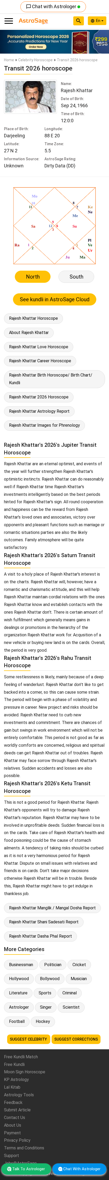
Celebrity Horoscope (35, 60)
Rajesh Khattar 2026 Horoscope (39, 396)
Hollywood (19, 978)
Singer (46, 1007)
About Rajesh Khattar (29, 332)
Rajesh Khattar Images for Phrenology (44, 425)
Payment (12, 1132)
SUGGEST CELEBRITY (29, 1039)
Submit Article (17, 1109)
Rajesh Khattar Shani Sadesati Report (44, 921)
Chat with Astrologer (51, 6)
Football (17, 1021)
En (98, 20)
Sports (45, 992)
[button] (8, 42)
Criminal (69, 992)
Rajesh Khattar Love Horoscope (38, 346)
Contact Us (14, 1117)
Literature (18, 992)
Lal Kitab (12, 1087)
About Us (12, 1125)
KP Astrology (16, 1079)
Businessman (21, 964)
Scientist (71, 1007)
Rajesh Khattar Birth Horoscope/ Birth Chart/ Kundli (50, 379)
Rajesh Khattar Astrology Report (39, 411)
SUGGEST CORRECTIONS (76, 1039)
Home (9, 60)
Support (11, 1155)
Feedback (13, 1102)
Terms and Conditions (24, 1147)
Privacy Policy (17, 1140)
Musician (79, 978)
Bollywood (50, 978)
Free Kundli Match (21, 1056)
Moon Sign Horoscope (24, 1071)
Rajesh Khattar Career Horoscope (40, 360)
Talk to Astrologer (28, 1169)
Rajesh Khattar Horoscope (33, 318)
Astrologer (19, 1007)
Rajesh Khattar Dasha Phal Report (40, 936)
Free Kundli (14, 1064)
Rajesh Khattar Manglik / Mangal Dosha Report (52, 907)
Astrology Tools (19, 1094)
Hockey (43, 1021)
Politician (52, 964)
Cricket (79, 964)
